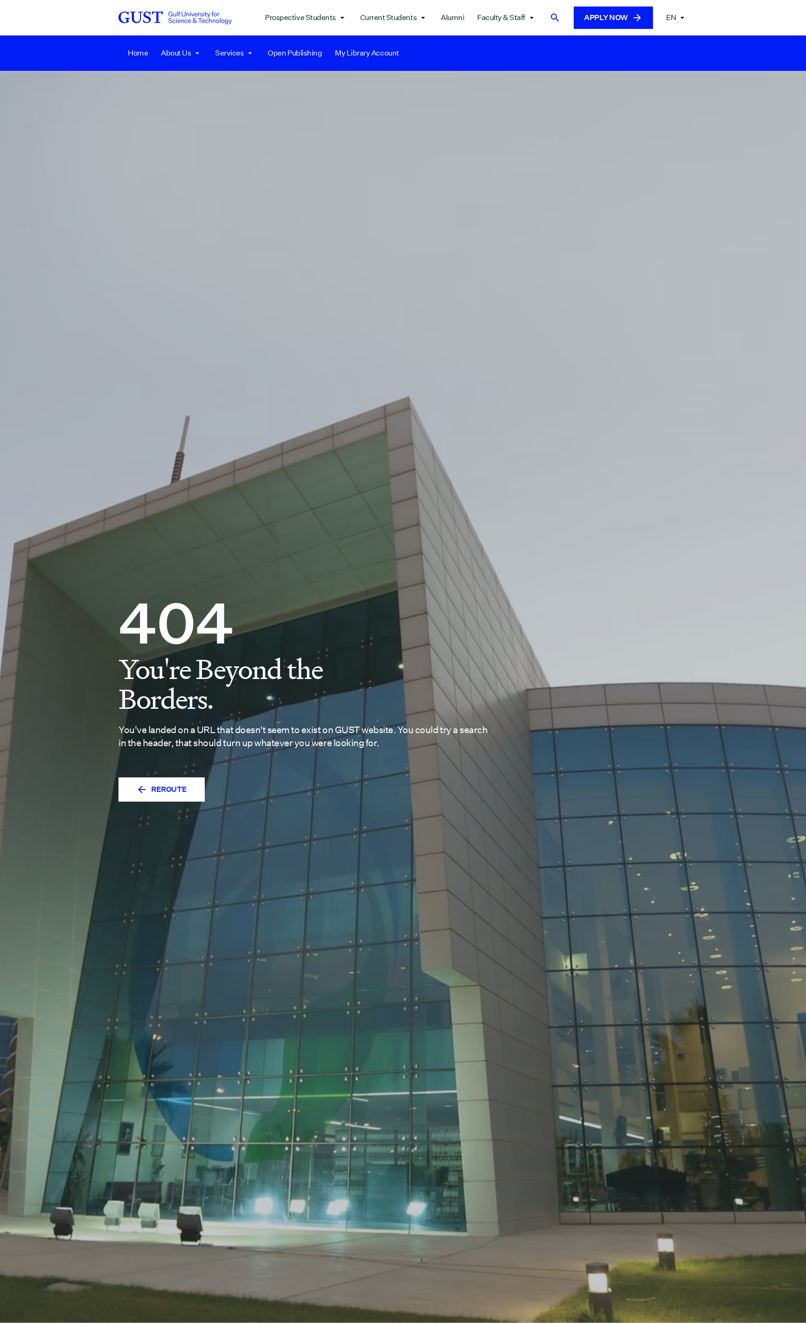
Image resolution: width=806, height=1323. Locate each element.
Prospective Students (300, 17)
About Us (176, 52)
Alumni (452, 17)
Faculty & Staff (501, 17)
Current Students (388, 17)
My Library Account (367, 52)
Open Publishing (295, 52)
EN (671, 17)
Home (138, 52)
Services (229, 52)
